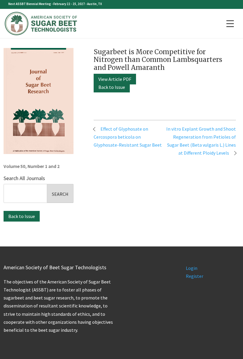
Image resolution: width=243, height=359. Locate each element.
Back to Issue (21, 216)
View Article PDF (114, 79)
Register (194, 276)
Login (191, 268)
